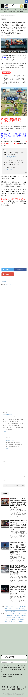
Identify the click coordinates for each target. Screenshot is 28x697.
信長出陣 (4, 281)
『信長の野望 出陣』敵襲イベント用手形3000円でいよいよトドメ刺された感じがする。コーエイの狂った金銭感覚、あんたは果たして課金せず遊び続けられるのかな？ (18, 525)
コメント (6, 461)
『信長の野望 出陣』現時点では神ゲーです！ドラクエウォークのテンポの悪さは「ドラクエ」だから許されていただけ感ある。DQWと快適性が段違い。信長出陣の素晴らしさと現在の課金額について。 (18, 547)
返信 (5, 431)
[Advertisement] (14, 223)
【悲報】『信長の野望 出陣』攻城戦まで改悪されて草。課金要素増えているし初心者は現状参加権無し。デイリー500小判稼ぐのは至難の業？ (18, 569)
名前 (4, 480)
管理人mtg (8, 284)
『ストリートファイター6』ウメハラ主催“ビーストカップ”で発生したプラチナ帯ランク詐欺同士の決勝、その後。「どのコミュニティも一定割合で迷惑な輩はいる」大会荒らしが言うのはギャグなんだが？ (16, 617)
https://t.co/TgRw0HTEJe (10, 156)
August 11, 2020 (8, 169)
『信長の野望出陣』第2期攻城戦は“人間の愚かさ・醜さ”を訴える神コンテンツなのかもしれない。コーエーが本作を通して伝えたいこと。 (18, 590)
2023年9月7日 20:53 (7, 414)
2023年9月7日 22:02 (10, 440)
